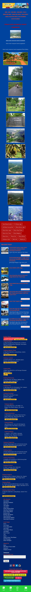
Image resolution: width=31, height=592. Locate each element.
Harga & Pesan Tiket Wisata (11, 16)
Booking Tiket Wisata (8, 514)
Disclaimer (5, 548)
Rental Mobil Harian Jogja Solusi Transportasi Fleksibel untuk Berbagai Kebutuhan (18, 249)
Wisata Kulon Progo (7, 233)
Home (6, 12)
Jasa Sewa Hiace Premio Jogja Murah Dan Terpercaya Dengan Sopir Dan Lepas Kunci (19, 293)
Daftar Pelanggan (15, 19)
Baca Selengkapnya (25, 255)
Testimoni (6, 552)
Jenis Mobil (13, 12)
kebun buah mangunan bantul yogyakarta (15, 40)
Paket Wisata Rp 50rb (7, 224)
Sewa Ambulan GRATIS (9, 517)
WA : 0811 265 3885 (10, 578)
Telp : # (19, 578)
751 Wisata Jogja (17, 224)
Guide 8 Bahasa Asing (8, 508)
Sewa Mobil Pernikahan (8, 519)
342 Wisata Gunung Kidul (8, 227)
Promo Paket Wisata (8, 511)
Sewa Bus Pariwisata (8, 502)
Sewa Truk (6, 504)
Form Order (19, 12)
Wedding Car (22, 239)
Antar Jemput (25, 14)
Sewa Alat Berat (7, 516)
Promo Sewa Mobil (7, 526)
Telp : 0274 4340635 (9, 575)
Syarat (24, 12)
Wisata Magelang (17, 233)
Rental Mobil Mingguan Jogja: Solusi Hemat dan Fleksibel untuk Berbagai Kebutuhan (19, 259)
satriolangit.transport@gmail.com (13, 580)
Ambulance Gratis (6, 239)
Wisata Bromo (5, 236)
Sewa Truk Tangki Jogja (15, 301)
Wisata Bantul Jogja (7, 230)
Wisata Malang (22, 236)
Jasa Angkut (6, 505)
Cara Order (6, 528)
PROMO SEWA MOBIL (7, 14)
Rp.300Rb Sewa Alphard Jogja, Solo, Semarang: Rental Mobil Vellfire (19, 319)
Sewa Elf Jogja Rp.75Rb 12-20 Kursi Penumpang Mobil (19, 309)
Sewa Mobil (6, 501)
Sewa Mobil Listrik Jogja (15, 268)
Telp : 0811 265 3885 (21, 575)
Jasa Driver (6, 507)
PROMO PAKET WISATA (16, 14)
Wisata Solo (13, 236)
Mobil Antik (15, 239)
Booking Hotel (6, 513)
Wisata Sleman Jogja (20, 227)
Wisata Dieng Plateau (17, 230)
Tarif (9, 12)
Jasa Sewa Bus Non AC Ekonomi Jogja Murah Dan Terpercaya (18, 276)
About (4, 545)
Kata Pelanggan (22, 16)
